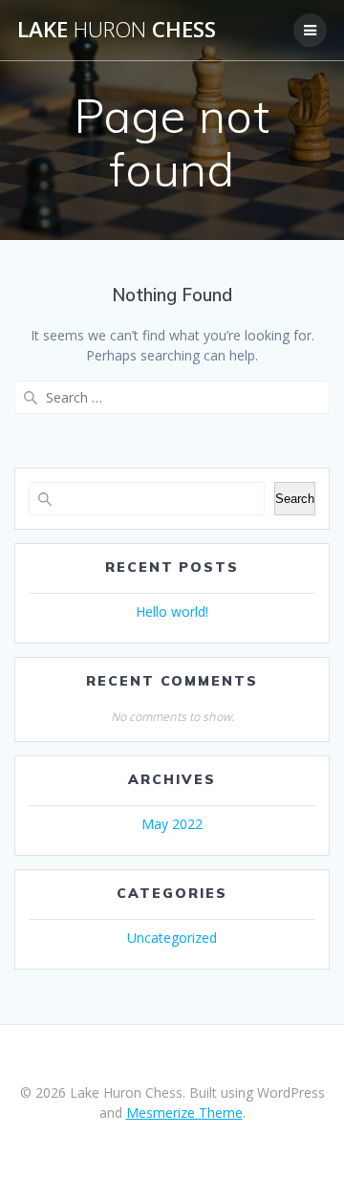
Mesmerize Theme (184, 1112)
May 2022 (172, 824)
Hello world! (172, 611)
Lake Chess (116, 29)
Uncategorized (172, 937)
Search (294, 498)
